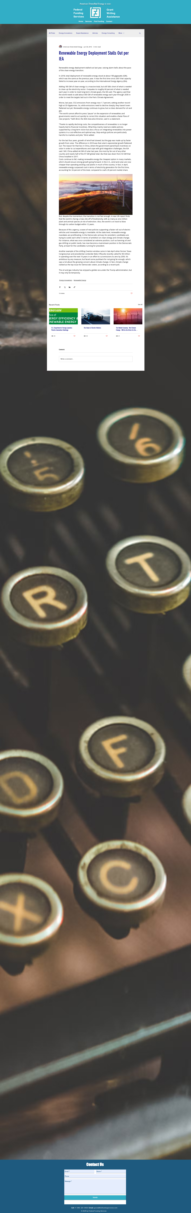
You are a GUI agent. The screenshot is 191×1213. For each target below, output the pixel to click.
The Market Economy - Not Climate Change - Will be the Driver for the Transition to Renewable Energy (126, 329)
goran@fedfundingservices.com (105, 1208)
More (120, 33)
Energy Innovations (65, 33)
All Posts (52, 33)
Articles (95, 33)
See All (140, 304)
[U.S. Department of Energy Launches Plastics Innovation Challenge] (63, 316)
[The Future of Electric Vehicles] (95, 316)
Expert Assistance (82, 33)
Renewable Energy (80, 280)
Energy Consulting (108, 33)
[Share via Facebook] (60, 287)
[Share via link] (74, 287)
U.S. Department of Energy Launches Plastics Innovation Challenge (61, 329)
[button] (140, 33)
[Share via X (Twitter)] (65, 287)
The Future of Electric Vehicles (92, 328)
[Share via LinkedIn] (70, 287)
